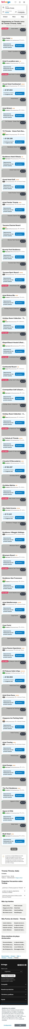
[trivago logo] (6, 2)
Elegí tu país (4, 968)
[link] (15, 2)
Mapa (22, 16)
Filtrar (14, 16)
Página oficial (19, 877)
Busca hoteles (5, 956)
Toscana (4, 957)
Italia (18, 956)
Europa (13, 956)
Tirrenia (10, 957)
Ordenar (5, 16)
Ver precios (19, 45)
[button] (14, 7)
